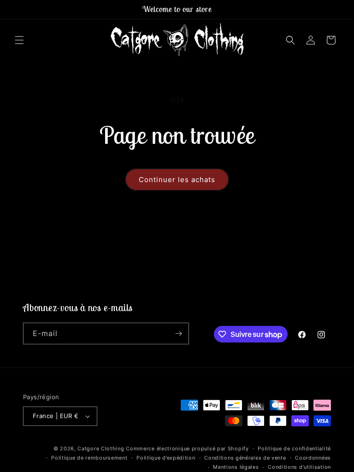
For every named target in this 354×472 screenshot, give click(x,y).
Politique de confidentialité (294, 448)
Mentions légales (236, 467)
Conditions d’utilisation (299, 467)
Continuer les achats (177, 179)
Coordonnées (313, 457)
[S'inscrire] (178, 333)
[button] (19, 40)
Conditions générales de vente (245, 457)
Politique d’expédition (165, 457)
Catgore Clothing (100, 448)
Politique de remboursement (89, 457)
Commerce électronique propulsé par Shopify (187, 448)
